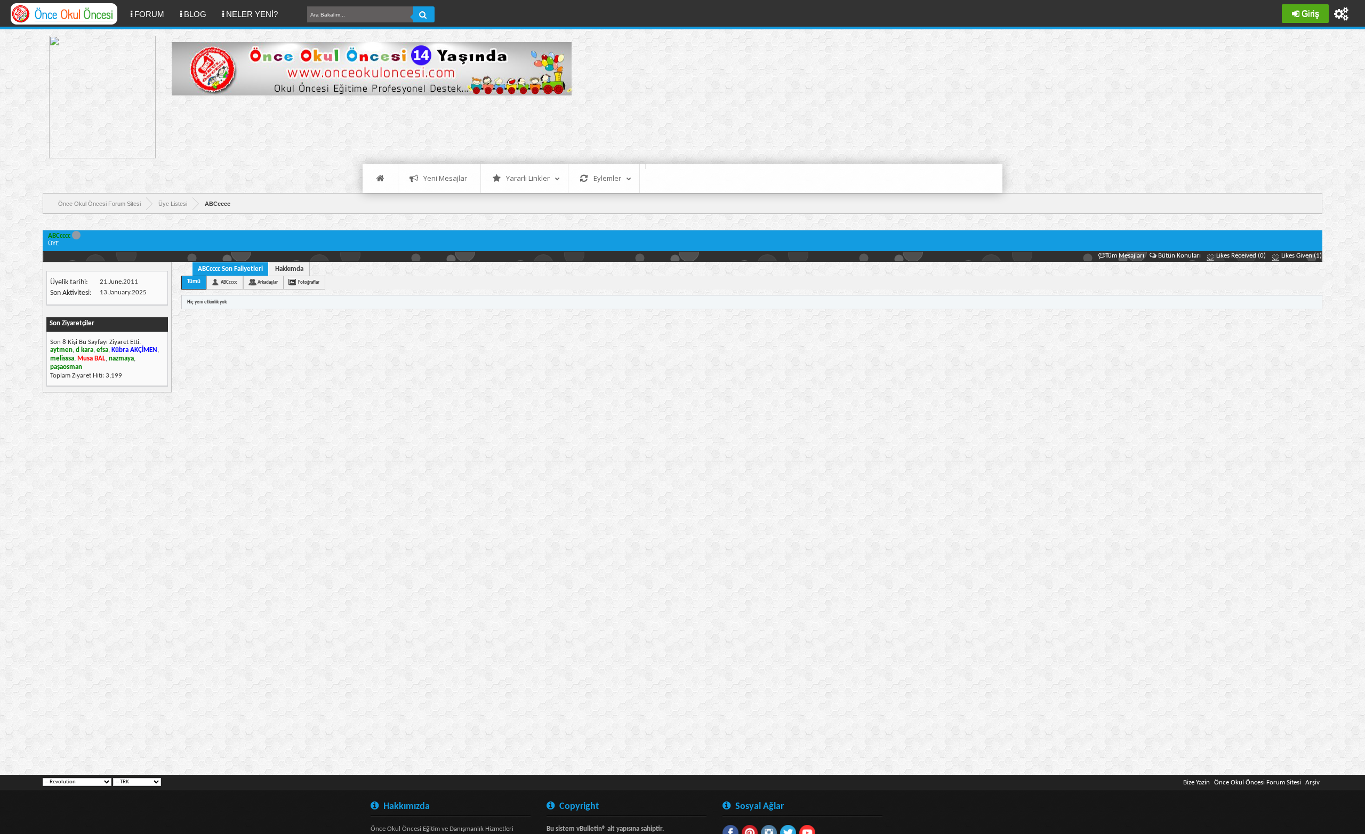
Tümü (193, 282)
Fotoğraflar (308, 282)
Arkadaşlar (268, 282)
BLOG (195, 14)
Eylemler (607, 178)
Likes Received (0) (1240, 255)
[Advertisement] (366, 128)
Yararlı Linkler (528, 178)
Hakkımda (289, 269)
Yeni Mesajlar (445, 178)
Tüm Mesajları (1124, 255)
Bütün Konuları (1179, 255)
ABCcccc (229, 282)
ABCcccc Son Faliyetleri (230, 269)
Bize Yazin (1196, 782)
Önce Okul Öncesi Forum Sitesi (1257, 782)
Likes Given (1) (1301, 255)
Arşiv (1312, 782)
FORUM (153, 14)
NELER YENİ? (252, 14)
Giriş (1310, 13)
